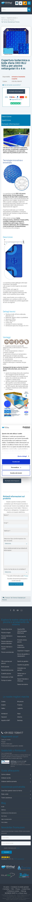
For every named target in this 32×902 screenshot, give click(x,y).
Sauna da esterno (22, 684)
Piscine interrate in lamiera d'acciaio (6, 642)
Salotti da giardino (22, 661)
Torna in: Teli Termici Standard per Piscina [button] (14, 599)
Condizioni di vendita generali (20, 887)
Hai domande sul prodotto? (12, 85)
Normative (4, 816)
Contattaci (6, 889)
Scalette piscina (6, 673)
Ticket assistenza (6, 798)
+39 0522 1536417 (13, 732)
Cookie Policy (26, 889)
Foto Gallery (4, 822)
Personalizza (15, 467)
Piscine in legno (6, 632)
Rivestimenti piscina (7, 670)
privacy (18, 848)
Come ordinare (5, 774)
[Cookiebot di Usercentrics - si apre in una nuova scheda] (23, 427)
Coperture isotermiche (20, 646)
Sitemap (23, 891)
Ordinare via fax (6, 778)
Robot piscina (21, 636)
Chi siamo (6, 887)
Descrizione (6, 116)
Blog (3, 803)
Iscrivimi (6, 852)
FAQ (12, 889)
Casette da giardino (23, 665)
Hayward (4, 717)
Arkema (19, 717)
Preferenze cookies (13, 891)
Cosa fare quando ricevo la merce (11, 790)
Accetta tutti (16, 461)
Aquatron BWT (5, 720)
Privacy (26, 576)
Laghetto (20, 708)
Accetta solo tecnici (16, 473)
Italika (3, 708)
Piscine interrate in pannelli (6, 637)
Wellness (3, 809)
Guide (2, 806)
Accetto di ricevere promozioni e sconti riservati (17, 580)
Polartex (19, 705)
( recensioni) (18, 859)
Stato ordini (4, 794)
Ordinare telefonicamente (9, 781)
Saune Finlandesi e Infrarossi (23, 680)
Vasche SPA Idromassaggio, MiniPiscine (22, 631)
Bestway (20, 720)
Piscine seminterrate (7, 652)
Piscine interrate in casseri (6, 648)
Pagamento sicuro (16, 99)
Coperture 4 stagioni (23, 651)
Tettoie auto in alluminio (21, 674)
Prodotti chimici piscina (22, 641)
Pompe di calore (6, 680)
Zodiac (3, 701)
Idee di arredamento (6, 819)
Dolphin (3, 705)
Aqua (18, 713)
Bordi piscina (5, 667)
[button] (20, 3)
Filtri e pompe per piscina (6, 662)
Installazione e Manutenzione (8, 813)
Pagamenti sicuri (9, 736)
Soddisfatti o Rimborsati (13, 750)
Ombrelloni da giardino (21, 669)
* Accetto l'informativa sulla (17, 576)
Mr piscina (20, 701)
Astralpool (4, 713)
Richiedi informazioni (16, 91)
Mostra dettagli (22, 456)
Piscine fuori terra (6, 629)
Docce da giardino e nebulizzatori (23, 655)
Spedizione (6, 120)
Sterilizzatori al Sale (7, 677)
